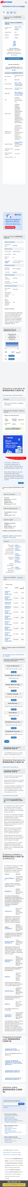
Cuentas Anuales (13, 1122)
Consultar (18, 268)
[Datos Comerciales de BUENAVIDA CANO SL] (8, 12)
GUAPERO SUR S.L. (9, 991)
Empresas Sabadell (8, 1142)
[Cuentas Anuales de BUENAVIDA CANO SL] (14, 12)
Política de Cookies (6, 1154)
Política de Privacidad (16, 1152)
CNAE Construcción (8, 1126)
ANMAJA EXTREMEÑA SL (8, 927)
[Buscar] (26, 2)
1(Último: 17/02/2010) (18, 545)
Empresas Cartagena (17, 1138)
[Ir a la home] (6, 2)
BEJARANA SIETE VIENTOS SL (9, 960)
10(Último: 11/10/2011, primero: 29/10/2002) (18, 559)
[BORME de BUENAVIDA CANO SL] (11, 12)
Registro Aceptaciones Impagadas (11, 1119)
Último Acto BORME (7, 261)
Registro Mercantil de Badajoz (19, 142)
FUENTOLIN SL (8, 911)
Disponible (15, 245)
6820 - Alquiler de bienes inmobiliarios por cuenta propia (19, 93)
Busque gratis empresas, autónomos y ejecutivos (12, 1106)
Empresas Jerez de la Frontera (10, 1140)
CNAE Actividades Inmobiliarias (10, 1128)
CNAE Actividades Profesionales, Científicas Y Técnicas (13, 1132)
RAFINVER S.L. (8, 891)
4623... (16, 82)
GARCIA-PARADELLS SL (9, 879)
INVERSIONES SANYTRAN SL (8, 1015)
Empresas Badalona (8, 1138)
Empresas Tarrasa (8, 1139)
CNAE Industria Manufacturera (10, 1130)
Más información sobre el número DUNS (18, 84)
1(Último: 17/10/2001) (18, 549)
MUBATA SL (7, 1004)
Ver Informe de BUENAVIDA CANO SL (14, 1185)
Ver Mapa (17, 29)
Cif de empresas (15, 1115)
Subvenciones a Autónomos (10, 1118)
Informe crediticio (8, 1115)
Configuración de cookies (16, 1154)
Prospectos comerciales (9, 1116)
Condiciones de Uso (7, 1152)
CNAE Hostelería (8, 1129)
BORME (7, 1122)
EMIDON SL (7, 976)
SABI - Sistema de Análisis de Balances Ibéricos (14, 1120)
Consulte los (12, 428)
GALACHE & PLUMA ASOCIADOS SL (9, 942)
